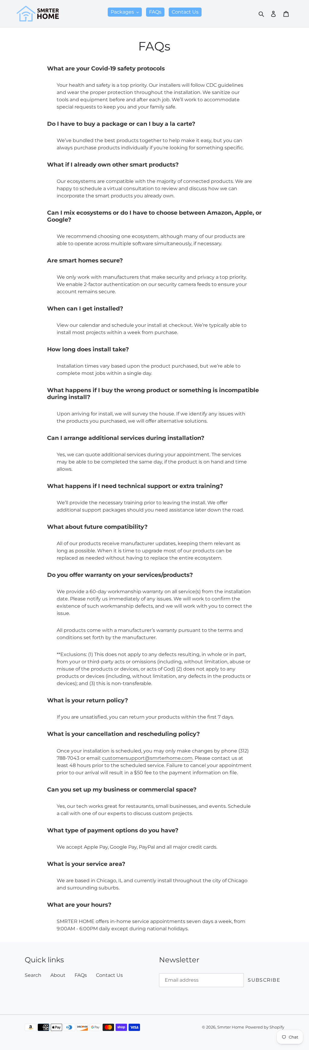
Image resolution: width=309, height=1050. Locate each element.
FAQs (81, 975)
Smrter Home (230, 1027)
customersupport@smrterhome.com (147, 758)
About (57, 975)
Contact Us (109, 975)
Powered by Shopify (264, 1027)
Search (33, 975)
